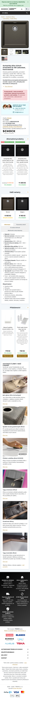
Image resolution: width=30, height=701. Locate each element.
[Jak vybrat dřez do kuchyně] (15, 384)
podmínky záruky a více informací (12, 126)
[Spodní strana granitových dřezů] (15, 415)
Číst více (5, 404)
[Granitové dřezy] (15, 510)
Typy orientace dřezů (10, 490)
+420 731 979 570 (20, 108)
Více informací (8, 86)
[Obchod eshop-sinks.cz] (20, 639)
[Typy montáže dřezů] (15, 542)
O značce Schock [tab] (15, 227)
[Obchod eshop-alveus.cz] (9, 643)
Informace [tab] (7, 224)
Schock (9, 118)
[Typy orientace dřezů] (15, 479)
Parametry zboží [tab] (21, 224)
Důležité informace (7, 652)
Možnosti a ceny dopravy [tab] (15, 230)
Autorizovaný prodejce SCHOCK (11, 649)
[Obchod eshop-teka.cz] (20, 643)
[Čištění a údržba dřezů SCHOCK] (15, 447)
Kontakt (4, 658)
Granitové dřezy (8, 521)
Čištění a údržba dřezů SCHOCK (13, 458)
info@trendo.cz (19, 112)
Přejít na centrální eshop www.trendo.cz (15, 630)
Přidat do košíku (7, 356)
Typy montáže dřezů (9, 553)
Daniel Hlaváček (17, 688)
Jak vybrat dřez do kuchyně (12, 395)
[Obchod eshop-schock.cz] (9, 639)
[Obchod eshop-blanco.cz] (20, 635)
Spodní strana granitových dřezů (13, 427)
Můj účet (4, 655)
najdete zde (20, 5)
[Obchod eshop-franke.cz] (9, 635)
